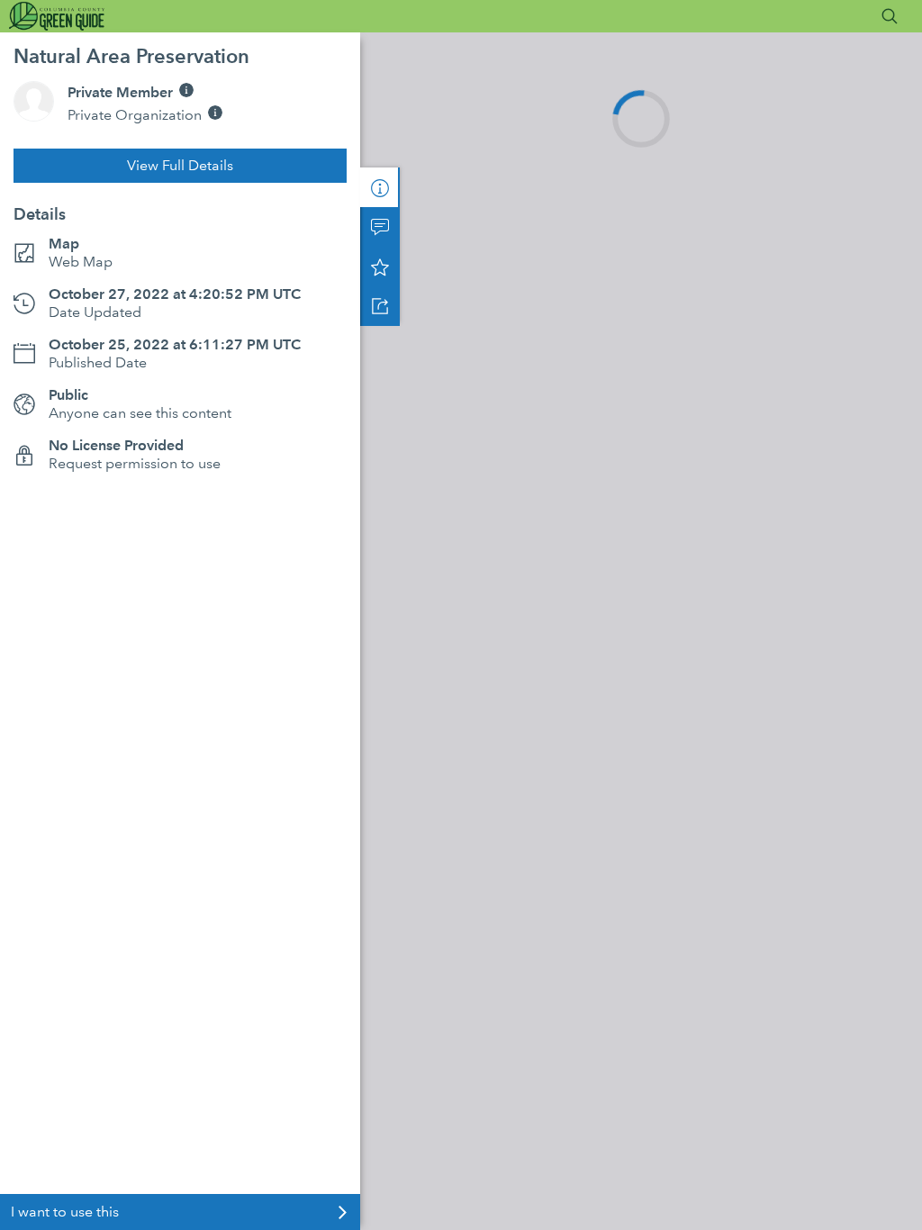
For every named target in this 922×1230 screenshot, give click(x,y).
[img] (186, 90)
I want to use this (65, 1211)
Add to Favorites (380, 266)
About (380, 187)
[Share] (380, 306)
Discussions (380, 227)
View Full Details (180, 165)
